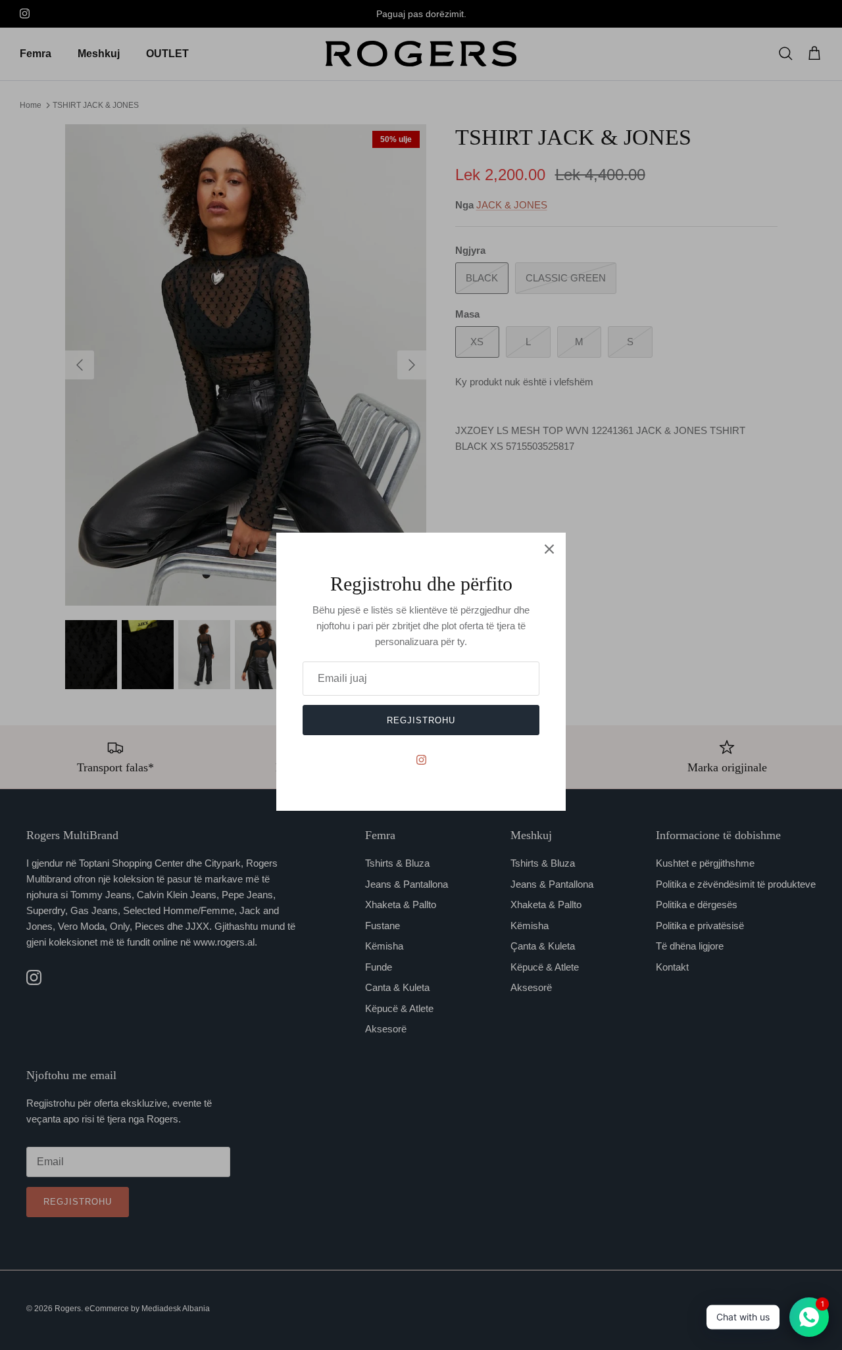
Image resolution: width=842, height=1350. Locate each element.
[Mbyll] (549, 549)
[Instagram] (421, 760)
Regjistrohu (421, 720)
